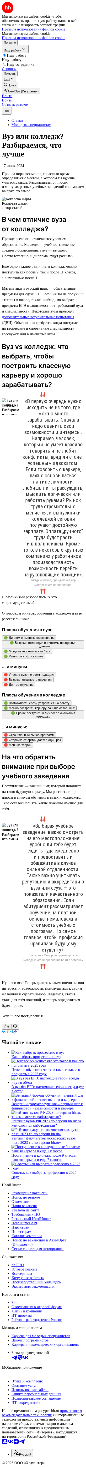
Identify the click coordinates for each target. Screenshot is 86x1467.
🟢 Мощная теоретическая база (27, 651)
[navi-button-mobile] (6, 111)
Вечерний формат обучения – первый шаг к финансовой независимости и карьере (47, 1106)
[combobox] (22, 1453)
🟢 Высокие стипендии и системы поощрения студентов (43, 644)
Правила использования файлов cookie (33, 38)
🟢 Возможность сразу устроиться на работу (37, 703)
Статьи (17, 120)
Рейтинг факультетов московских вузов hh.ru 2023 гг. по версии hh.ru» (43, 1140)
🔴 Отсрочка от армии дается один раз (32, 740)
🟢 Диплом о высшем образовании (29, 638)
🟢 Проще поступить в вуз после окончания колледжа (43, 714)
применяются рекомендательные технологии (42, 1413)
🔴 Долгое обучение (18, 684)
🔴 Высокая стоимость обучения (28, 679)
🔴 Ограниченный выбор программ (29, 735)
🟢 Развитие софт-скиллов (23, 656)
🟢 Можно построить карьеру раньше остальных (39, 708)
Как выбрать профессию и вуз (35, 1057)
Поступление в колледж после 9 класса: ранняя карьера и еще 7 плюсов (43, 1157)
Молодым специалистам (31, 125)
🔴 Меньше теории (17, 745)
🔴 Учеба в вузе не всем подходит (29, 674)
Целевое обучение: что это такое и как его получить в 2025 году (45, 1072)
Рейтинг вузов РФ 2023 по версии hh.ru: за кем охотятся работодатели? (46, 1123)
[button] (7, 96)
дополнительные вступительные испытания (38, 317)
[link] (10, 85)
